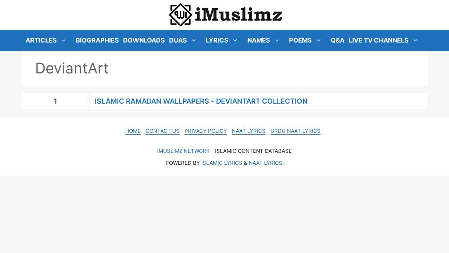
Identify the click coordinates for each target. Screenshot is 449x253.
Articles (41, 40)
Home (133, 131)
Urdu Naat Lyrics (295, 131)
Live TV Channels (379, 40)
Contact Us (163, 131)
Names (258, 40)
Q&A (337, 40)
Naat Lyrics (249, 131)
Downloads (144, 40)
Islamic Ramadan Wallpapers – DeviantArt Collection (201, 101)
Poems (300, 40)
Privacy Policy (206, 131)
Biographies (97, 40)
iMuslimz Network (183, 151)
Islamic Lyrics (221, 163)
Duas (178, 40)
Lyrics (217, 40)
